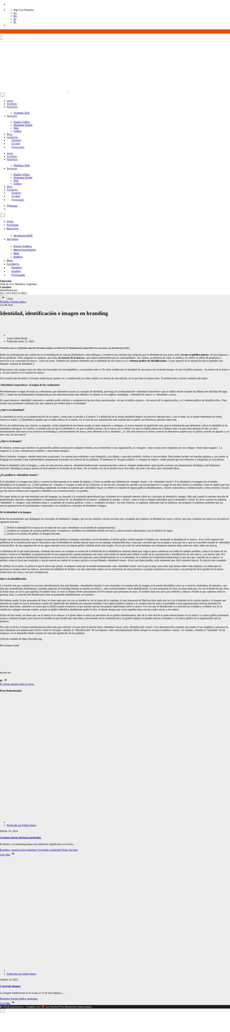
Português (18, 147)
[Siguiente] (5, 681)
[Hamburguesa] (1, 35)
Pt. (14, 22)
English (16, 143)
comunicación (18, 849)
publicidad (55, 849)
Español (16, 140)
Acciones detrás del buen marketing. (20, 837)
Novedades (43, 849)
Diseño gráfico (18, 301)
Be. (15, 16)
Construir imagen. (10, 986)
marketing (31, 849)
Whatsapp (12, 205)
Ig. (14, 19)
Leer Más (5, 854)
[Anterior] (1, 681)
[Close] (2, 95)
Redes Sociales (70, 849)
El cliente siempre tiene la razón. (17, 684)
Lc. (15, 12)
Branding (5, 301)
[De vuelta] (3, 297)
